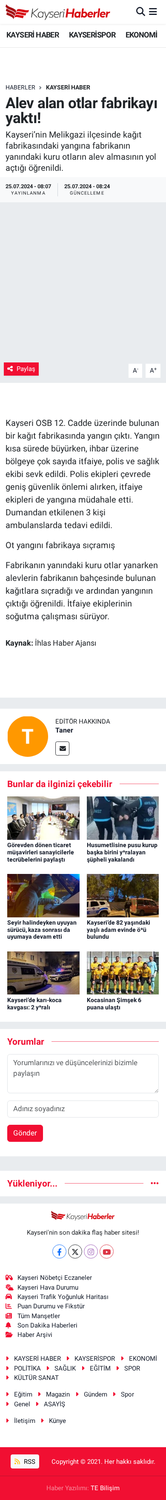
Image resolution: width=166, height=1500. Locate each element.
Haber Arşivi (34, 1335)
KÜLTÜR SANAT (36, 1378)
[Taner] (27, 735)
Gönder (25, 1133)
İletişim (24, 1421)
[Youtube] (107, 1251)
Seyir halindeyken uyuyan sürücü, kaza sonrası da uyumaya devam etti (42, 929)
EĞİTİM (100, 1368)
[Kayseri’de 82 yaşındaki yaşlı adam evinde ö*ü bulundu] (123, 895)
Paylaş (26, 369)
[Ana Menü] (153, 11)
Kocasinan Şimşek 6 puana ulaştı (114, 1004)
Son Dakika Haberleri (47, 1325)
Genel (22, 1404)
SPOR (132, 1368)
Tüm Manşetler (38, 1316)
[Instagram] (91, 1251)
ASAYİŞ (54, 1404)
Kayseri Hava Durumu (47, 1287)
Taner (64, 730)
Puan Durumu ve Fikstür (51, 1306)
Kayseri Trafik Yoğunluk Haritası (63, 1297)
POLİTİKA (27, 1368)
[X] (75, 1251)
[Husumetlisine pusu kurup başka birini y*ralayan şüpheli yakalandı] (123, 817)
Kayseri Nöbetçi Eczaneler (54, 1278)
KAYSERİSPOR (92, 34)
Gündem (95, 1394)
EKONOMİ (141, 34)
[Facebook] (59, 1251)
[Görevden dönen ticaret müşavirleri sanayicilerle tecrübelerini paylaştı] (43, 817)
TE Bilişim (105, 1488)
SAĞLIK (65, 1368)
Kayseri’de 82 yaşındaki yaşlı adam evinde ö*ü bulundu (118, 929)
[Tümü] (155, 1183)
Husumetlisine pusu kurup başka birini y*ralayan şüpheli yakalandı (122, 852)
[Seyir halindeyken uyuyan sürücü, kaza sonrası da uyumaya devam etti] (43, 895)
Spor (127, 1394)
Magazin (58, 1394)
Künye (57, 1421)
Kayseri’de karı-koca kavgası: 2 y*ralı (34, 1004)
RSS (28, 1462)
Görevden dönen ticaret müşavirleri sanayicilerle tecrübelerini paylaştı (40, 852)
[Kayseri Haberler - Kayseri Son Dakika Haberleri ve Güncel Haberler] (58, 12)
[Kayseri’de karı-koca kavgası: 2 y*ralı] (43, 972)
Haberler (20, 87)
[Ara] (140, 11)
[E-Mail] (62, 748)
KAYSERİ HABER (32, 34)
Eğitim (23, 1394)
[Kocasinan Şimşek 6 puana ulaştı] (123, 972)
